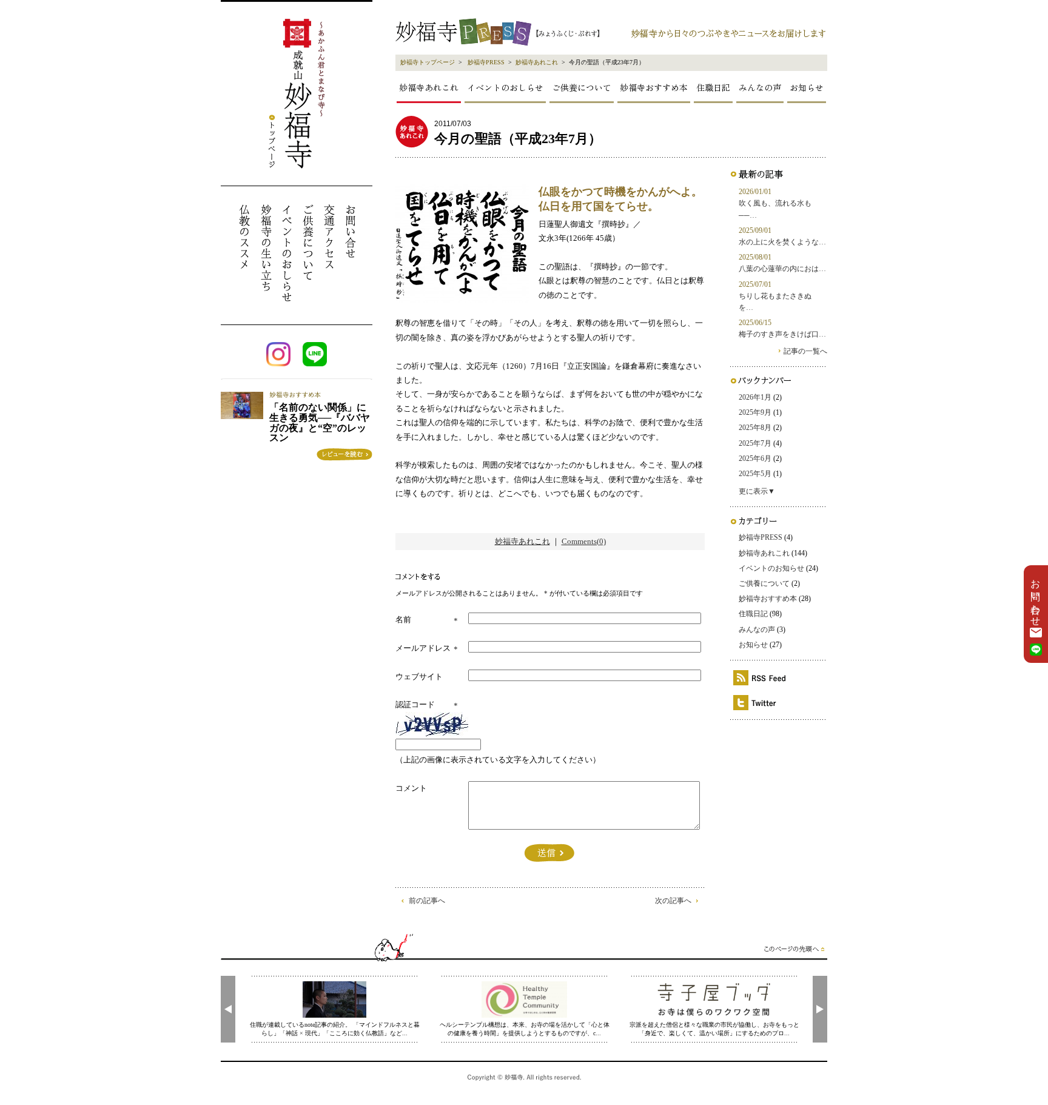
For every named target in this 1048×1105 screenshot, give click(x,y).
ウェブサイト (419, 676)
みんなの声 (760, 87)
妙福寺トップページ (427, 62)
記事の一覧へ (805, 351)
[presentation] (228, 1009)
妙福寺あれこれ (537, 62)
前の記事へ (427, 900)
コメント (411, 788)
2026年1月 (755, 397)
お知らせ (807, 87)
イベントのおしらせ (505, 87)
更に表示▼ (757, 491)
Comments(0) (584, 541)
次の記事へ (673, 900)
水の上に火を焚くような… (782, 242)
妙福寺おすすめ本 (654, 87)
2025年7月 (755, 443)
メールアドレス (423, 648)
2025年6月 (755, 458)
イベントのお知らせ (771, 568)
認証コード (415, 704)
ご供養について (581, 87)
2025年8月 (755, 427)
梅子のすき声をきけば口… (782, 334)
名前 (403, 619)
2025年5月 (755, 473)
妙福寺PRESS (486, 62)
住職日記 (713, 87)
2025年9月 (755, 412)
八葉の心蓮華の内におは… (782, 268)
